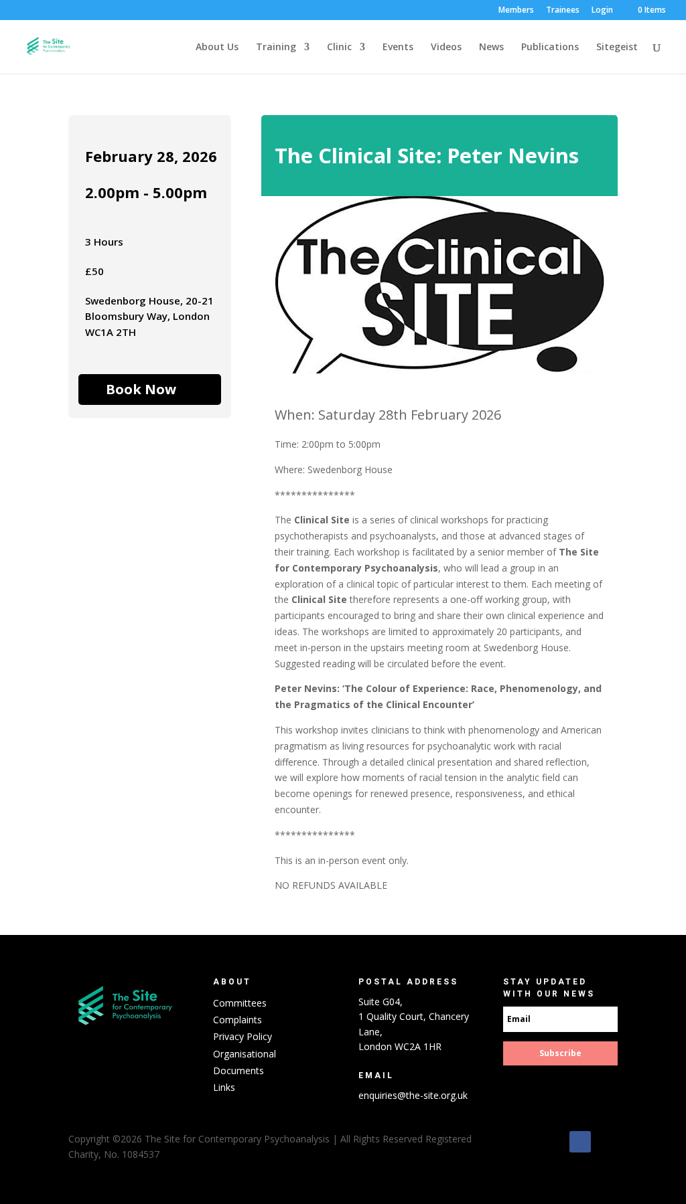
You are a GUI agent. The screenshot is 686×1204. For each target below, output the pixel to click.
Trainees (562, 10)
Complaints (237, 1019)
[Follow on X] (607, 1141)
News (491, 47)
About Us (217, 47)
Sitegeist (617, 47)
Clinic (339, 47)
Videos (446, 47)
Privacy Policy (242, 1036)
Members (516, 10)
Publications (550, 47)
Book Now (141, 389)
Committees (240, 1003)
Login (602, 10)
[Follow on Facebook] (580, 1141)
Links (224, 1087)
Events (398, 47)
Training (276, 47)
